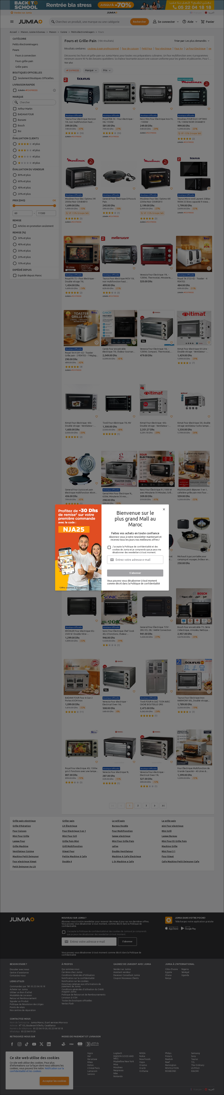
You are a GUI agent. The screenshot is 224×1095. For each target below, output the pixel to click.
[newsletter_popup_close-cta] (163, 509)
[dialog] (112, 547)
